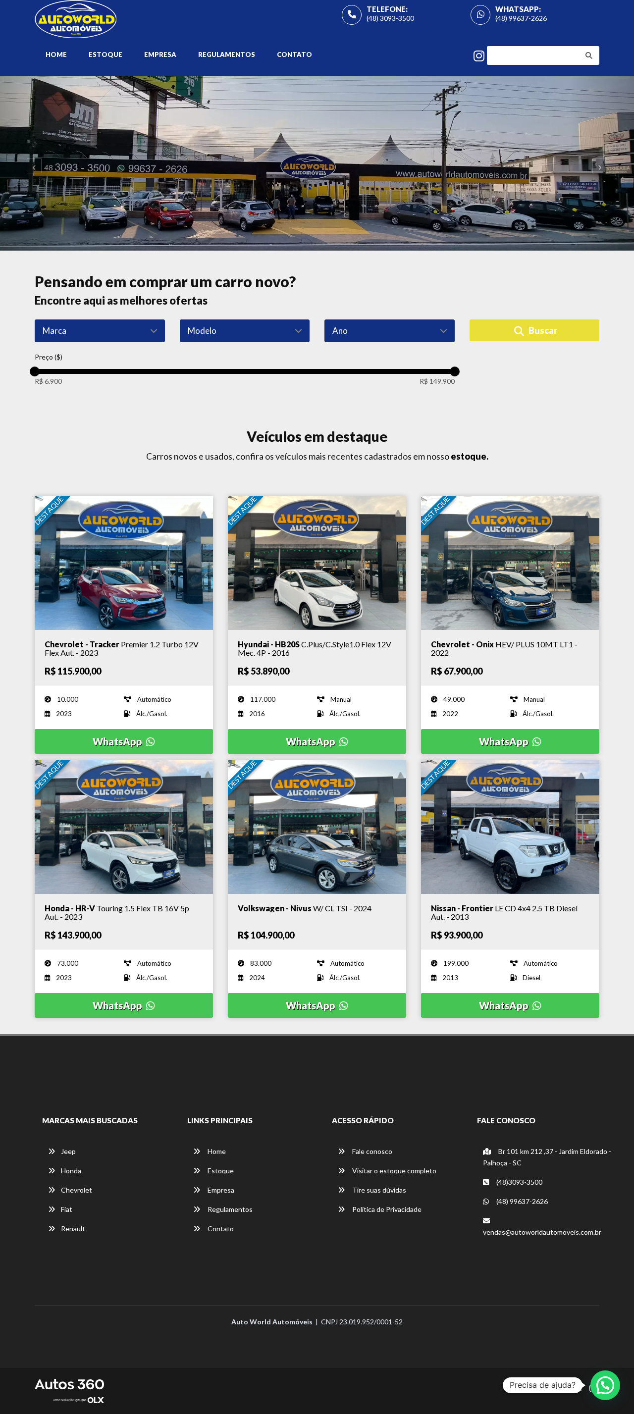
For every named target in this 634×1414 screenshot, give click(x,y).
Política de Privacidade (386, 1209)
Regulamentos (226, 54)
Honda (71, 1170)
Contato (294, 54)
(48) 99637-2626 (521, 18)
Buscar (542, 330)
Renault (73, 1228)
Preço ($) (48, 357)
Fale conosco (371, 1151)
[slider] (35, 371)
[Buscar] (588, 55)
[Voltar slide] (31, 163)
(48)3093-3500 (518, 1182)
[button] (605, 1385)
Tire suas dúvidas (378, 1190)
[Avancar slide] (602, 163)
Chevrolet (76, 1190)
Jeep (68, 1151)
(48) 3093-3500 (390, 18)
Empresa (160, 54)
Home (56, 54)
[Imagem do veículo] (124, 563)
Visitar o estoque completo (393, 1170)
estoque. (469, 456)
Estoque (105, 54)
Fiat (66, 1209)
